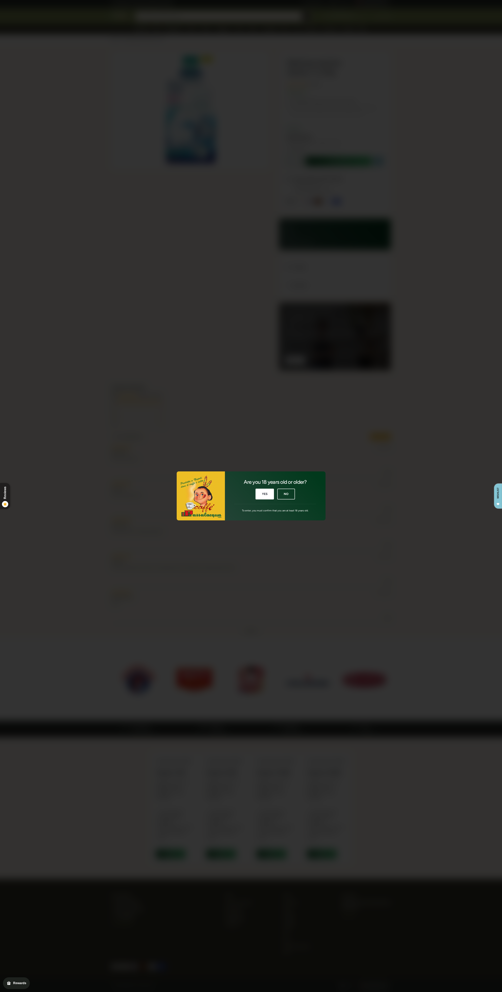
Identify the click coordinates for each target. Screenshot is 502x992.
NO (286, 494)
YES (264, 494)
